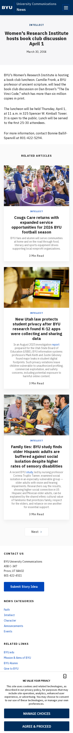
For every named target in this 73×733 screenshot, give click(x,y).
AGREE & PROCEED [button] (36, 726)
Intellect (36, 24)
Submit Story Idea (24, 587)
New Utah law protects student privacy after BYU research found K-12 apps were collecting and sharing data (36, 328)
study (29, 472)
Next (35, 532)
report (55, 344)
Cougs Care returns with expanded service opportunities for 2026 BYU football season (36, 225)
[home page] (7, 8)
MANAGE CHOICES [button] (36, 713)
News (21, 9)
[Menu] (65, 7)
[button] (64, 676)
